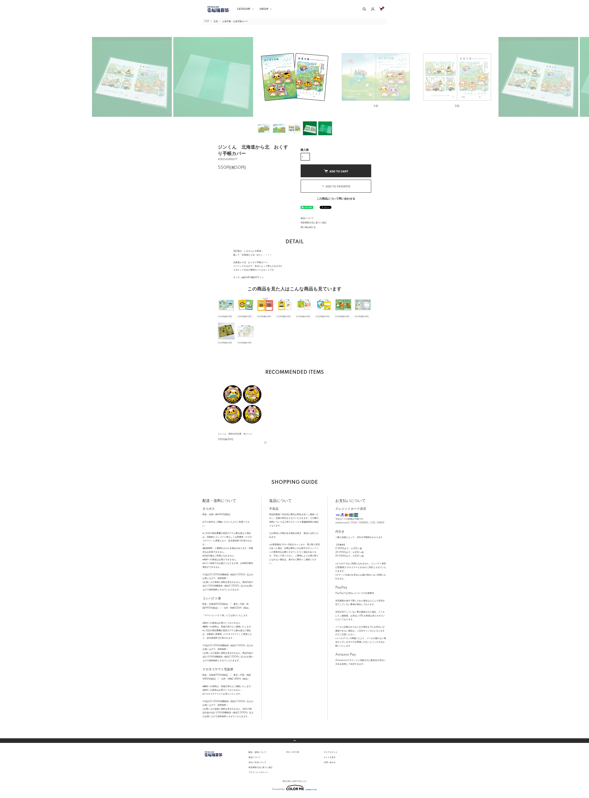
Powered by (278, 789)
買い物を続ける (308, 227)
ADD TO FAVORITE (337, 186)
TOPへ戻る (294, 740)
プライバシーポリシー (258, 772)
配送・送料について (257, 752)
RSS (288, 752)
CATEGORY (243, 9)
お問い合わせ (330, 762)
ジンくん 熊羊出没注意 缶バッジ (235, 434)
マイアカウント (331, 752)
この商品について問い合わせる (336, 198)
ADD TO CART (338, 171)
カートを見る (330, 757)
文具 (216, 21)
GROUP (264, 9)
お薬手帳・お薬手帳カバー (235, 21)
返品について (307, 218)
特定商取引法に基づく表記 (313, 222)
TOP (206, 21)
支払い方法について (257, 762)
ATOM (295, 752)
